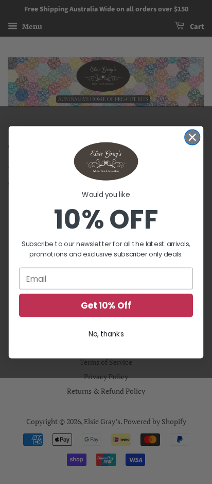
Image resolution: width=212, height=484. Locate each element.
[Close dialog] (192, 137)
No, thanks (106, 333)
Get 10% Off (106, 305)
